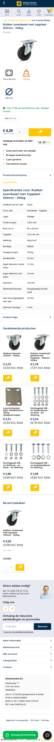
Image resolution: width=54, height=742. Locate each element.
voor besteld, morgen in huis (29, 20)
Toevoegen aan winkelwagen (7, 378)
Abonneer (43, 626)
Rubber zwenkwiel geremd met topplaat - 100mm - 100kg (40, 357)
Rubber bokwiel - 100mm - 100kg (12, 354)
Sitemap (45, 720)
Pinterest (12, 609)
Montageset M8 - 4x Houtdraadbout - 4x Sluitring (40, 465)
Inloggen (29, 15)
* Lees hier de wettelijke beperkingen (18, 632)
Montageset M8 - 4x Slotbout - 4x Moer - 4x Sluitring (13, 465)
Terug (4, 3)
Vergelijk (7, 32)
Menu (7, 15)
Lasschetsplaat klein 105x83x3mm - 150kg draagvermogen (13, 411)
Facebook (5, 609)
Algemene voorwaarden (17, 720)
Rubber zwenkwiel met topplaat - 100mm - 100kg (13, 532)
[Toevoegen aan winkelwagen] (40, 132)
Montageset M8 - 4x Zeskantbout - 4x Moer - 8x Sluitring (39, 411)
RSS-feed (35, 720)
